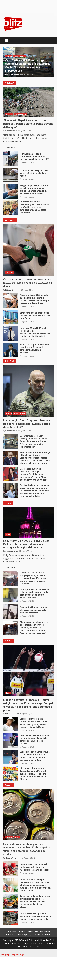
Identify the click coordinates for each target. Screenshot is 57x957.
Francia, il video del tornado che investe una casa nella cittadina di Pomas (10, 611)
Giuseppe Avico (11, 551)
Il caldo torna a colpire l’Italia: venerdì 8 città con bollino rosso (10, 175)
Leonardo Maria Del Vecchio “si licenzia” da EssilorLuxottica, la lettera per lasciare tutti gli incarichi (10, 333)
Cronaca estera (20, 114)
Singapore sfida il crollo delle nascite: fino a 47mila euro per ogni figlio (10, 317)
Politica (9, 53)
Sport (8, 693)
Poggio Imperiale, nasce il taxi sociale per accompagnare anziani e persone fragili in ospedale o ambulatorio (10, 191)
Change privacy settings (12, 954)
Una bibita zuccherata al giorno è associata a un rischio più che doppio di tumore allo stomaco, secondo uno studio (28, 814)
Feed (47, 934)
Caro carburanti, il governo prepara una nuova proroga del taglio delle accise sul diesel (28, 250)
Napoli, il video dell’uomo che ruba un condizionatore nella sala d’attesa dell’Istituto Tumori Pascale (10, 595)
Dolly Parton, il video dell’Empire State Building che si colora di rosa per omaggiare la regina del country (28, 522)
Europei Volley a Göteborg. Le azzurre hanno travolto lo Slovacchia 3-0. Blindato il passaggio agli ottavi (10, 757)
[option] (28, 62)
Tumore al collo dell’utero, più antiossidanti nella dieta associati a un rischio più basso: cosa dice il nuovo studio (10, 901)
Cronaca (9, 114)
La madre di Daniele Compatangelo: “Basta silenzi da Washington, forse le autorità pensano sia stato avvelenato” (10, 207)
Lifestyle (9, 837)
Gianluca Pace (13, 74)
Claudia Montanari (13, 858)
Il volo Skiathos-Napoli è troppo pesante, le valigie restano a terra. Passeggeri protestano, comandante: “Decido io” (10, 578)
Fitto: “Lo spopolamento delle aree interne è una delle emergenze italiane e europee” (10, 350)
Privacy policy (24, 934)
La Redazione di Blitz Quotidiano (34, 931)
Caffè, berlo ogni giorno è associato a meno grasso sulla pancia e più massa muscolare (10, 918)
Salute (17, 837)
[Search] (50, 40)
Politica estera (19, 53)
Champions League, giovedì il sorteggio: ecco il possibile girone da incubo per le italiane (10, 740)
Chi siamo (11, 931)
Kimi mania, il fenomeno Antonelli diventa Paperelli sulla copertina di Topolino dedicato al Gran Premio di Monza (10, 773)
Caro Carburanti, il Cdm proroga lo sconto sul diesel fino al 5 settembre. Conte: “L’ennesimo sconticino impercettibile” (10, 441)
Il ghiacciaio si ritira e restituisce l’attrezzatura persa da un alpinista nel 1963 (10, 158)
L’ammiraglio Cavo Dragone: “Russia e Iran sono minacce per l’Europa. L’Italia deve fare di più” (28, 391)
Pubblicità (11, 934)
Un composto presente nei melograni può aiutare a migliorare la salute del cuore (10, 868)
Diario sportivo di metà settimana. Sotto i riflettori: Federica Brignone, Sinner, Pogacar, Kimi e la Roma (10, 724)
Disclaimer (38, 934)
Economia (9, 273)
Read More (10, 147)
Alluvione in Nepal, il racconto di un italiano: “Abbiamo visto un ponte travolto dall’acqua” (28, 102)
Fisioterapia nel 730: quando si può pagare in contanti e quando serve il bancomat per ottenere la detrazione (10, 300)
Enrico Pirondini (12, 714)
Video (8, 534)
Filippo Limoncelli (12, 290)
